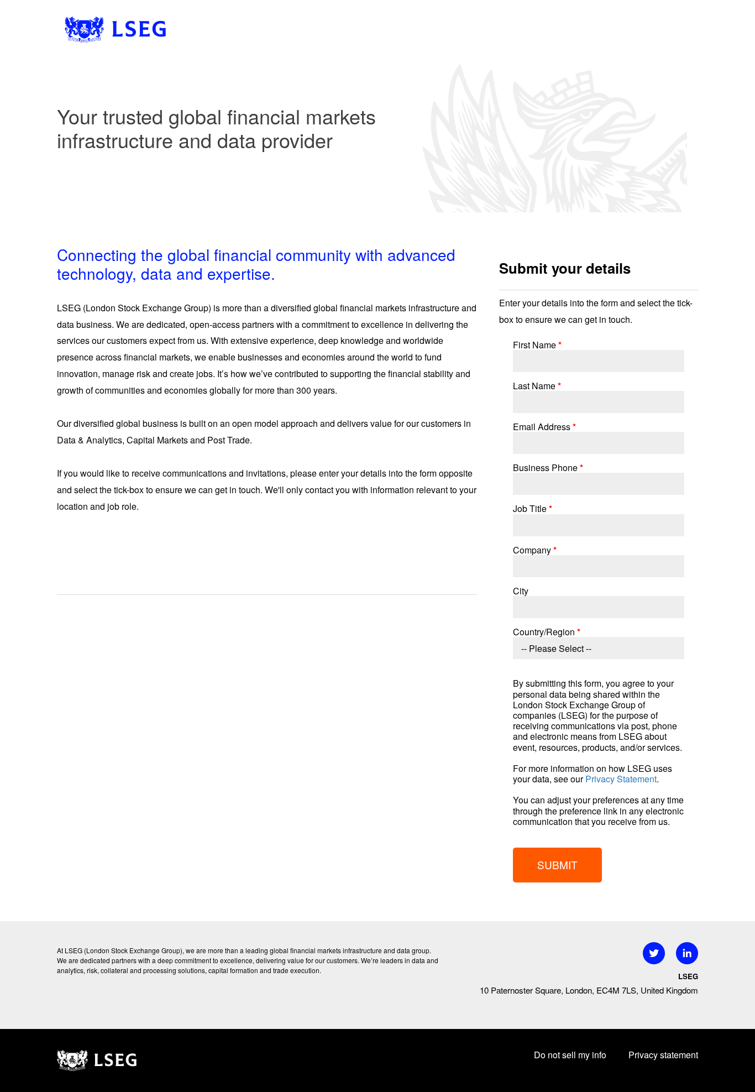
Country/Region (546, 631)
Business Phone (548, 467)
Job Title (532, 508)
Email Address (544, 426)
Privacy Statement (621, 778)
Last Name (537, 385)
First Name (537, 344)
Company (535, 550)
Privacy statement (663, 1055)
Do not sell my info (570, 1055)
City (520, 591)
